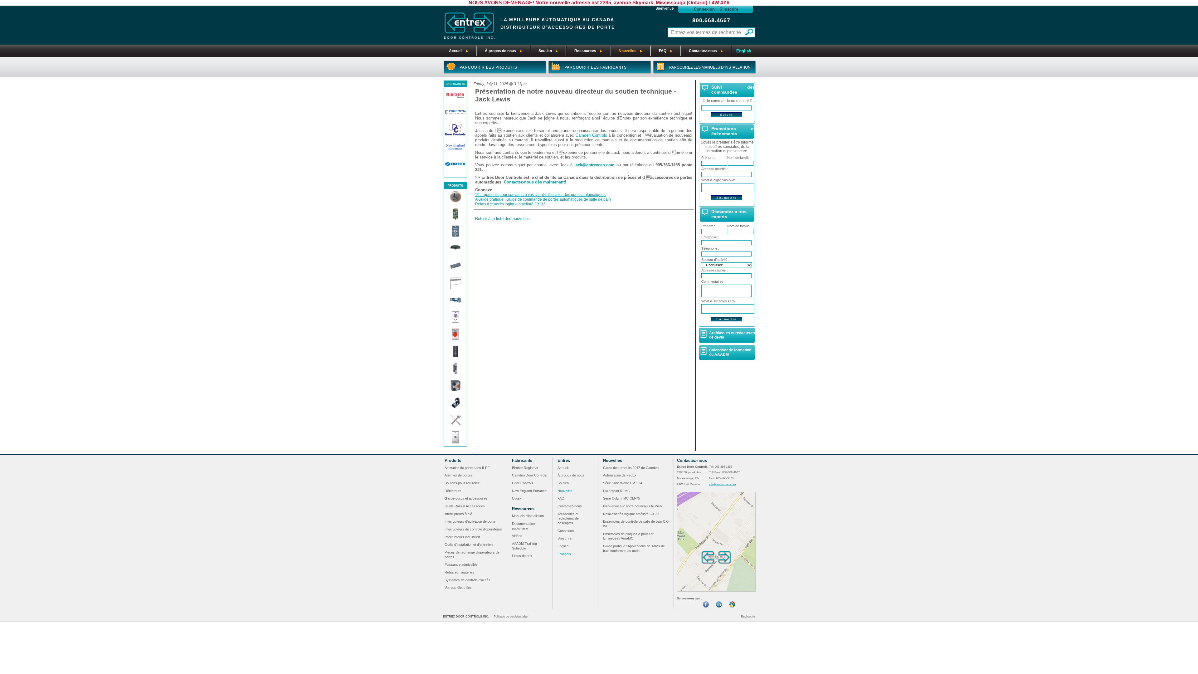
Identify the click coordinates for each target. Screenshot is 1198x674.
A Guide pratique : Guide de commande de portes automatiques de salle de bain (543, 199)
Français (564, 554)
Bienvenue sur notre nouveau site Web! (633, 506)
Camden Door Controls (529, 475)
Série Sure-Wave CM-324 (622, 483)
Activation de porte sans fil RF (467, 468)
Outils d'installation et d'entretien (469, 544)
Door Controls (522, 483)
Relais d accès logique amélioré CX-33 (510, 204)
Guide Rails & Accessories (465, 506)
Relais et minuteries (459, 572)
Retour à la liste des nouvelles (502, 218)
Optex (516, 498)
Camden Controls (591, 135)
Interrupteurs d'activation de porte (470, 521)
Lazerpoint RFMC (616, 491)
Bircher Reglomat (525, 468)
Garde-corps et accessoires (466, 498)
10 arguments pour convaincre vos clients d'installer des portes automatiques (540, 195)
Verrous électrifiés (458, 587)
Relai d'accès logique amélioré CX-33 (631, 514)
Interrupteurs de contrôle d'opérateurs (473, 529)
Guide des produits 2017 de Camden (631, 468)
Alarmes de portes (458, 475)
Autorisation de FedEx (619, 475)
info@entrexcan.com (722, 484)
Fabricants (522, 460)
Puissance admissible (461, 564)
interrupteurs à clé (458, 514)
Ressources (523, 508)
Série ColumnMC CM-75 (621, 498)
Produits (453, 460)
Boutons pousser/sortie (462, 483)
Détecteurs (453, 491)
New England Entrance (529, 491)
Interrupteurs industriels (462, 537)
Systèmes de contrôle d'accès (467, 580)
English (743, 51)
